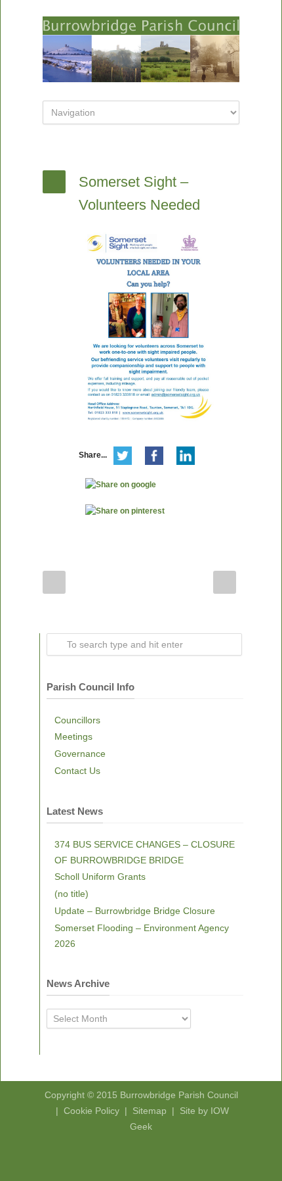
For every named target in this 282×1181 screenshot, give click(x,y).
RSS (151, 1155)
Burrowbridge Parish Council (179, 1095)
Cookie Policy (91, 1110)
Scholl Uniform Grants (100, 876)
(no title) (71, 893)
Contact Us (77, 770)
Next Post (224, 582)
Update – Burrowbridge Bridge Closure (134, 910)
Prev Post (54, 582)
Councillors (77, 720)
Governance (80, 753)
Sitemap (149, 1110)
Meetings (73, 736)
